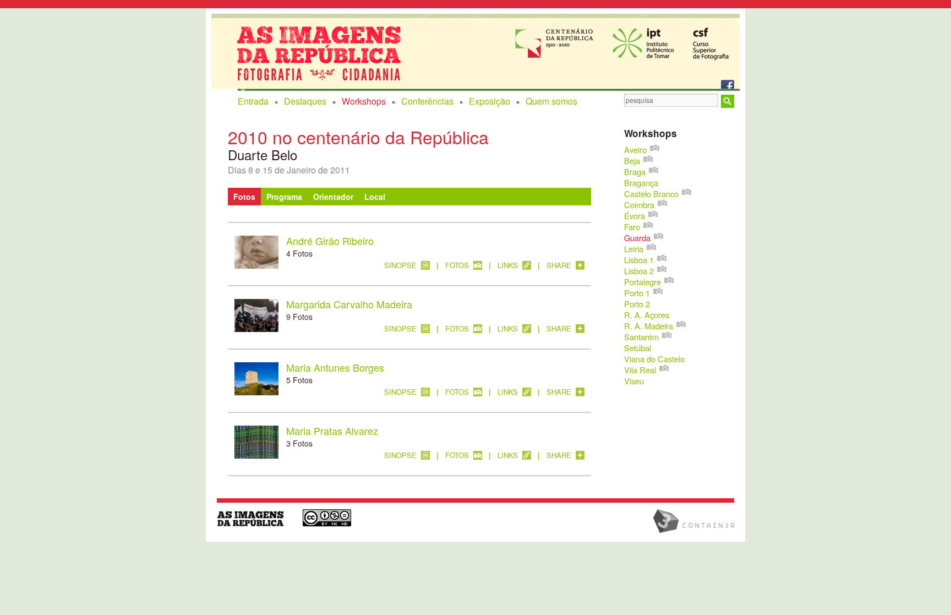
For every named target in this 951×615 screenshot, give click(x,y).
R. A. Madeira (648, 325)
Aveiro (635, 149)
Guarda (637, 237)
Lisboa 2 (639, 270)
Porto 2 (637, 303)
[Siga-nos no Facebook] (728, 82)
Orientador (333, 196)
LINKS (508, 265)
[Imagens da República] (254, 518)
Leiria (633, 248)
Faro (632, 226)
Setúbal (637, 347)
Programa (284, 196)
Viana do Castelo (654, 358)
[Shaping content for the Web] (699, 521)
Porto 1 (637, 292)
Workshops (364, 101)
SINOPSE (400, 265)
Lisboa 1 (639, 259)
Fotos (244, 196)
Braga (635, 171)
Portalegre (642, 281)
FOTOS (457, 265)
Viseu (634, 381)
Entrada (253, 101)
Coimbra (639, 204)
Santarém (641, 336)
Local (374, 196)
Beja (632, 160)
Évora (634, 215)
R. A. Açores (646, 314)
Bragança (641, 182)
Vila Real (640, 369)
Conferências (427, 101)
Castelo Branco (651, 193)
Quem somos (551, 101)
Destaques (305, 101)
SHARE (558, 265)
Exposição (489, 101)
